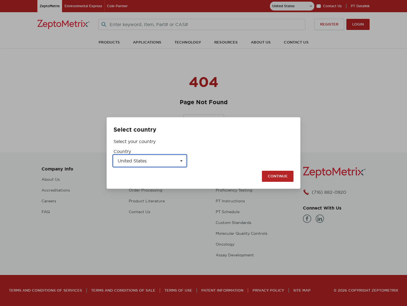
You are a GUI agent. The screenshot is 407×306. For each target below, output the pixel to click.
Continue (278, 176)
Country (122, 151)
